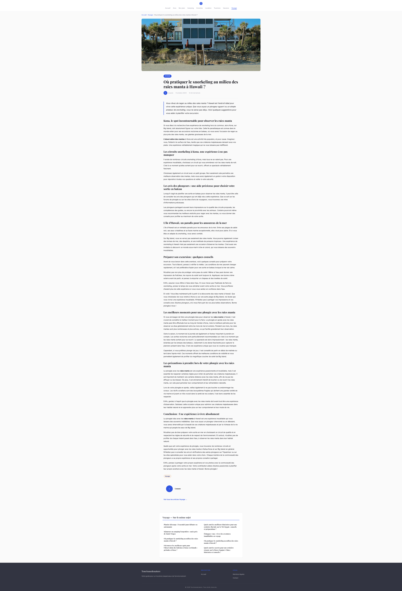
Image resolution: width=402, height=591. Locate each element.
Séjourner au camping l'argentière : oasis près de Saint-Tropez (180, 533)
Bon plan (182, 8)
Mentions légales (238, 574)
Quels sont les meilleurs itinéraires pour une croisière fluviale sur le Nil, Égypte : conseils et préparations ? (220, 527)
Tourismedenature (151, 571)
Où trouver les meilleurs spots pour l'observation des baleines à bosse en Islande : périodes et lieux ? (180, 547)
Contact (235, 578)
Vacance (226, 8)
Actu (174, 8)
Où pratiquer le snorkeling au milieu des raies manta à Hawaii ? (181, 540)
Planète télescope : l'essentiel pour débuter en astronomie (180, 526)
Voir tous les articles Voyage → (175, 499)
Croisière (199, 8)
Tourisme (217, 8)
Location (208, 8)
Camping (190, 8)
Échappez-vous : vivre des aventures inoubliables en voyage (217, 535)
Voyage (234, 8)
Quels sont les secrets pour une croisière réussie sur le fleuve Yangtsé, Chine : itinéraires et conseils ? (219, 550)
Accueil (167, 8)
